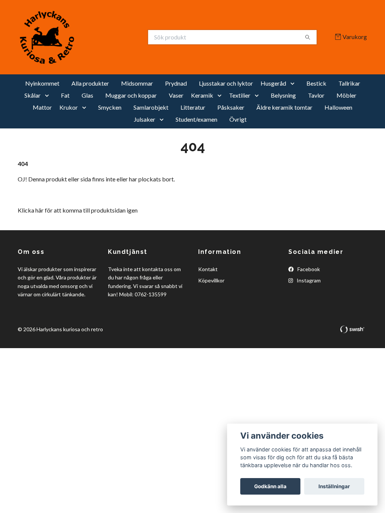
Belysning (283, 95)
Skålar (32, 95)
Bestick (316, 83)
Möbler (346, 95)
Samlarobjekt (150, 107)
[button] (294, 83)
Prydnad (176, 83)
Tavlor (316, 95)
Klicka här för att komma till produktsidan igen (78, 210)
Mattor (42, 107)
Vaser (176, 95)
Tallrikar (349, 83)
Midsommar (137, 83)
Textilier (239, 95)
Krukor (68, 107)
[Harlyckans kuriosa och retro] (105, 37)
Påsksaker (230, 107)
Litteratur (192, 107)
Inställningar (334, 486)
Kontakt (208, 269)
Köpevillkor (211, 280)
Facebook (308, 269)
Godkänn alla (270, 486)
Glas (87, 95)
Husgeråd (273, 83)
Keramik (202, 95)
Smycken (109, 107)
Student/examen (196, 119)
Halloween (338, 107)
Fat (65, 95)
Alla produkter (90, 83)
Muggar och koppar (131, 95)
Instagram (308, 280)
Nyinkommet (42, 83)
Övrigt (238, 119)
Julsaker (144, 119)
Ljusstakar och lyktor (226, 83)
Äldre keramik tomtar (284, 107)
